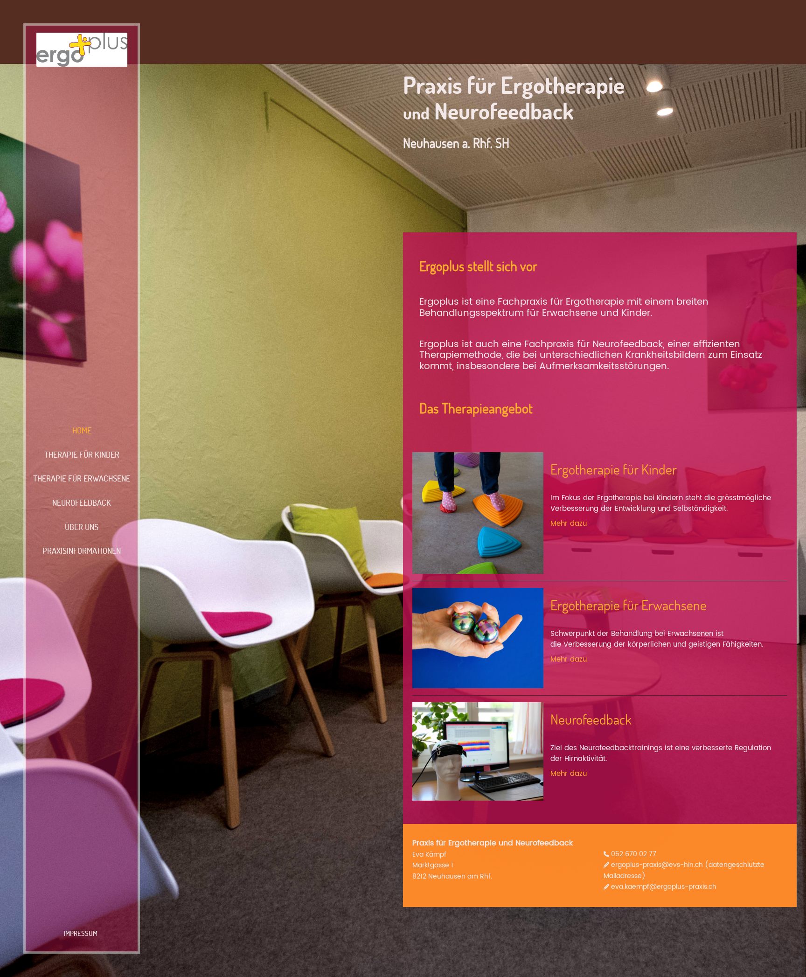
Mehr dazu (568, 524)
